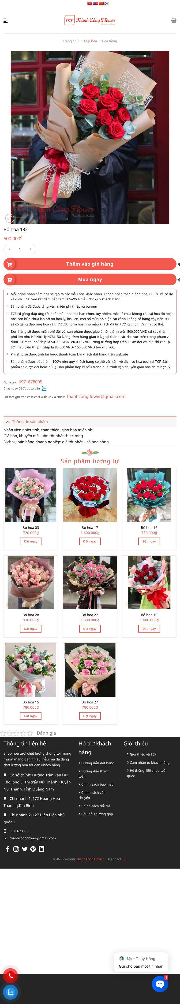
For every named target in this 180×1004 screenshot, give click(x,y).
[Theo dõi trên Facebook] (8, 849)
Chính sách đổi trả (95, 806)
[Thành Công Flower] (90, 20)
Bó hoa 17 (90, 527)
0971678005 (30, 382)
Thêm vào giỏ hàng (89, 264)
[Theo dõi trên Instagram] (16, 849)
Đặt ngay (31, 541)
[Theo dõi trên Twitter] (24, 849)
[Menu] (6, 20)
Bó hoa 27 (90, 702)
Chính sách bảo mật (97, 784)
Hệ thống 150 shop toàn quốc (147, 773)
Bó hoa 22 (90, 615)
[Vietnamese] (90, 3)
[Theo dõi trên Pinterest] (33, 849)
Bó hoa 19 (149, 615)
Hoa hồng (109, 41)
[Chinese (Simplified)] (101, 3)
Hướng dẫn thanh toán (94, 774)
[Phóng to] (9, 218)
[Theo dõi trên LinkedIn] (41, 849)
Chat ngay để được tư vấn (22, 388)
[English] (95, 3)
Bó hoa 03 (30, 527)
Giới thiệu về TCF (143, 754)
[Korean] (106, 3)
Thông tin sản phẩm (30, 421)
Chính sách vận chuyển (92, 795)
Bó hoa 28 (30, 615)
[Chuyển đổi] (8, 421)
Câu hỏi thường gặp (97, 814)
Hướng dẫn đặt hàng (97, 763)
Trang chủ (71, 41)
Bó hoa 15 (30, 702)
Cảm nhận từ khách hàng (150, 762)
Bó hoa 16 (149, 527)
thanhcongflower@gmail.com (96, 396)
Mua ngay (90, 279)
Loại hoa (90, 41)
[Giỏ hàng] (173, 20)
